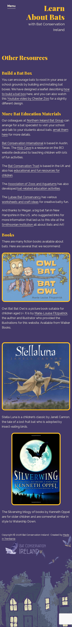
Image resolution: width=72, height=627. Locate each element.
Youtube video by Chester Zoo (28, 98)
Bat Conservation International (22, 143)
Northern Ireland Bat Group (45, 120)
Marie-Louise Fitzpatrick (51, 313)
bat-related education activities (38, 188)
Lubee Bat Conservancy (24, 197)
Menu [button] (11, 6)
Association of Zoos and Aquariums (32, 184)
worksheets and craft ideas (20, 202)
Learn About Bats (45, 12)
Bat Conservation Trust (23, 166)
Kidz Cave (24, 148)
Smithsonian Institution (18, 224)
